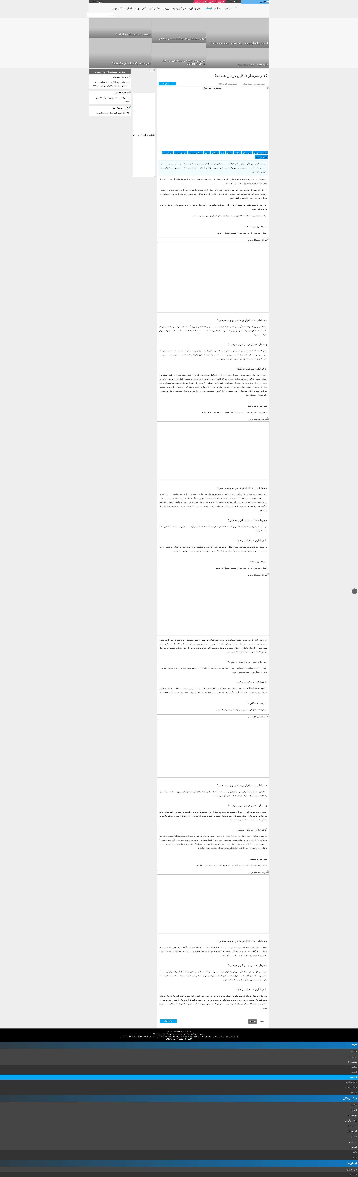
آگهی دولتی (352, 1174)
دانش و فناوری (351, 1082)
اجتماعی (353, 1077)
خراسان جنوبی (200, 1)
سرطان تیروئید (261, 157)
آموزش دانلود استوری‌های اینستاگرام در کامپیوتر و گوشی (182, 38)
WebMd (252, 1021)
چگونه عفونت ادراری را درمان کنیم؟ (253, 64)
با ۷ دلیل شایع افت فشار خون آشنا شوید (112, 113)
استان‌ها (352, 1163)
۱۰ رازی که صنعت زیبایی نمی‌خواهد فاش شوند (112, 99)
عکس (354, 1152)
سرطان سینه (167, 152)
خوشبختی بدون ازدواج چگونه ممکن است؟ (133, 34)
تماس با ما (171, 1031)
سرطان (215, 152)
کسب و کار (352, 1131)
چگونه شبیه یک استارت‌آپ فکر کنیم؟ (131, 63)
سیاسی (354, 1067)
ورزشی (354, 1092)
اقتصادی (354, 1072)
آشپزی (211, 1)
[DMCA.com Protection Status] (179, 1038)
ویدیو (355, 1157)
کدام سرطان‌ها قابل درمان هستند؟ (240, 75)
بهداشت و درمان (260, 152)
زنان (222, 152)
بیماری (207, 152)
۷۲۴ (354, 1045)
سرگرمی (353, 1141)
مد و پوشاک (352, 1125)
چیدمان (354, 1136)
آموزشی (353, 1147)
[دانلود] (144, 80)
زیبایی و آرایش (351, 1120)
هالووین (220, 1)
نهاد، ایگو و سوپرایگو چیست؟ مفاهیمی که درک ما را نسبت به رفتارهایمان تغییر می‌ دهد (111, 84)
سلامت (237, 152)
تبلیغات (188, 1031)
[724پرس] (255, 2)
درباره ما (180, 1031)
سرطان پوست (180, 152)
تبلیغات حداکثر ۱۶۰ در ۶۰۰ (144, 134)
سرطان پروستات (195, 152)
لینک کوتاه (167, 83)
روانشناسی (352, 1115)
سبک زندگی (247, 152)
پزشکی (229, 152)
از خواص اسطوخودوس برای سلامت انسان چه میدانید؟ (239, 42)
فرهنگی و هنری (351, 1087)
